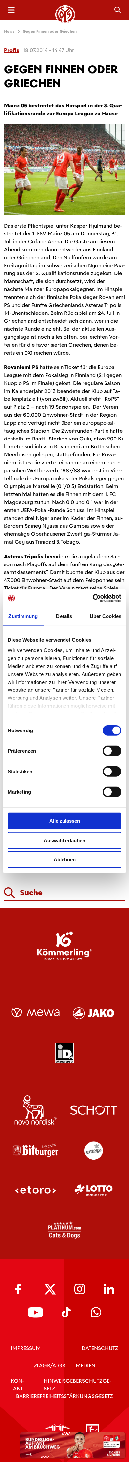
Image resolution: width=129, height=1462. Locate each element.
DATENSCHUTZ (100, 1348)
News (9, 31)
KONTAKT (17, 1384)
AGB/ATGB (51, 1365)
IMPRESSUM (26, 1348)
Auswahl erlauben (64, 840)
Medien (85, 1365)
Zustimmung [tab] (23, 616)
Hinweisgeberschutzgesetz (77, 1384)
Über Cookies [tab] (105, 616)
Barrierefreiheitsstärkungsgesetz (64, 1396)
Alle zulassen (64, 821)
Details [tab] (64, 616)
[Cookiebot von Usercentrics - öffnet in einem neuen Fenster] (92, 598)
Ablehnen (65, 859)
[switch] (112, 751)
